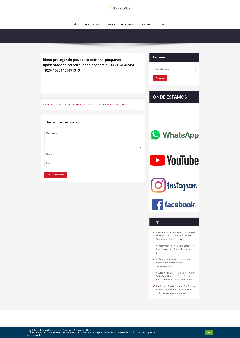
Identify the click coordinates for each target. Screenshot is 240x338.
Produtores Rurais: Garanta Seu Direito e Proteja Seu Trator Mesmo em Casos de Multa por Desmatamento (175, 289)
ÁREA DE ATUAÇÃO (93, 24)
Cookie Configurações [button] (193, 332)
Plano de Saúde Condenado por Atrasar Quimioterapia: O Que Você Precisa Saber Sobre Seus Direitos (175, 235)
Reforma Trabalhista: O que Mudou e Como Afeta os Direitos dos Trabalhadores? (174, 262)
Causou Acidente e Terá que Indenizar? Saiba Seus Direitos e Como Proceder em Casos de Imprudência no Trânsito (175, 276)
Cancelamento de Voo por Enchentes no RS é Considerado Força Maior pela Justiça (176, 249)
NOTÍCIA (111, 24)
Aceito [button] (209, 332)
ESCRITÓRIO (146, 24)
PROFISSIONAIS (128, 24)
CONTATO (162, 24)
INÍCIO (76, 24)
